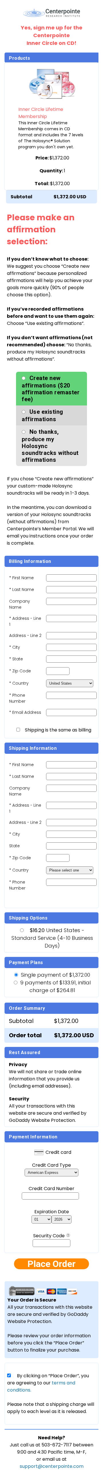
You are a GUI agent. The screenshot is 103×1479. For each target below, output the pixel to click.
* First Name (21, 578)
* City (14, 647)
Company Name (19, 604)
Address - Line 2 (25, 635)
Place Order (51, 1263)
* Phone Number (17, 885)
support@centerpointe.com (52, 1466)
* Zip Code (20, 671)
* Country (19, 683)
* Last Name (21, 589)
